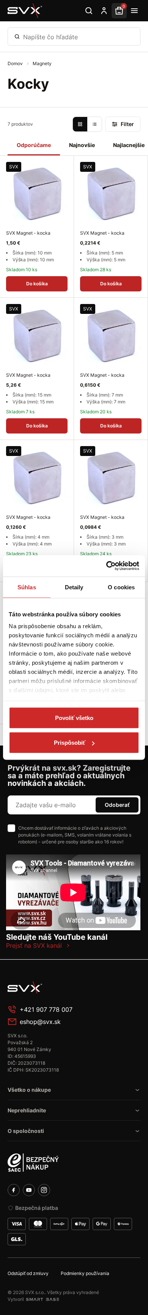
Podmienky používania (85, 1273)
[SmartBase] (42, 1299)
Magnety (42, 63)
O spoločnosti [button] (26, 1131)
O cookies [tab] (121, 587)
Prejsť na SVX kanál (34, 945)
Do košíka (37, 283)
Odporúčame (34, 145)
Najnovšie (82, 145)
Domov (16, 63)
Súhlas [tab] (26, 587)
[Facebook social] (14, 1190)
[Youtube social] (29, 1190)
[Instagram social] (44, 1190)
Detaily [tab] (74, 587)
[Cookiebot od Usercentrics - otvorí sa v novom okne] (106, 566)
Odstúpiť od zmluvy (28, 1273)
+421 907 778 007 (46, 1009)
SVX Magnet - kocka (28, 233)
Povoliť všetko (74, 717)
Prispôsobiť (69, 742)
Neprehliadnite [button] (27, 1110)
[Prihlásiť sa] (104, 10)
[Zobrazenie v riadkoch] (94, 124)
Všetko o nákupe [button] (29, 1089)
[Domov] (25, 10)
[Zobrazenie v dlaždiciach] (80, 124)
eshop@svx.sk (40, 1021)
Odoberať (117, 804)
